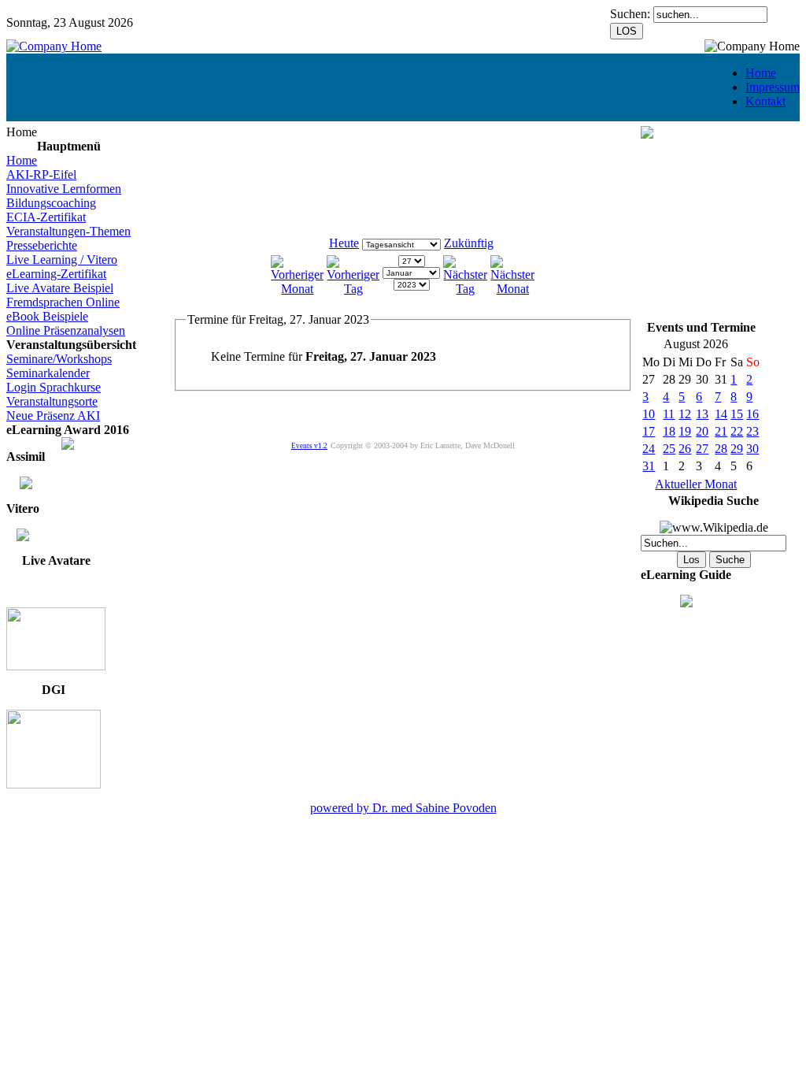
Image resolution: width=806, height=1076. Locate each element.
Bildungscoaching (51, 203)
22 (736, 431)
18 (669, 431)
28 (721, 448)
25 (669, 448)
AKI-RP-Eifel (41, 174)
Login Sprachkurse (53, 387)
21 (721, 431)
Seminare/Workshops (59, 358)
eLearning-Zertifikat (56, 273)
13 (702, 414)
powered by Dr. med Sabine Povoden (403, 807)
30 (752, 448)
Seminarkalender (48, 373)
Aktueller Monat (696, 484)
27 (702, 448)
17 (648, 431)
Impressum (772, 87)
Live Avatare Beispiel (59, 288)
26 (684, 448)
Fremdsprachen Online (63, 302)
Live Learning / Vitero (61, 259)
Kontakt (765, 101)
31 (648, 466)
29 (736, 448)
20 (702, 431)
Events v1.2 (309, 446)
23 (752, 431)
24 (648, 448)
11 (669, 414)
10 (648, 414)
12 (684, 414)
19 (684, 431)
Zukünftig (469, 243)
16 (752, 414)
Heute (344, 243)
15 (736, 414)
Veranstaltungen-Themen (68, 231)
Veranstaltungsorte (52, 401)
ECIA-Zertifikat (46, 217)
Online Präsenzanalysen (65, 330)
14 (721, 414)
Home (760, 73)
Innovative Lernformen (63, 188)
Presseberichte (41, 245)
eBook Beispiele (47, 316)
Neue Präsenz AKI (53, 415)
